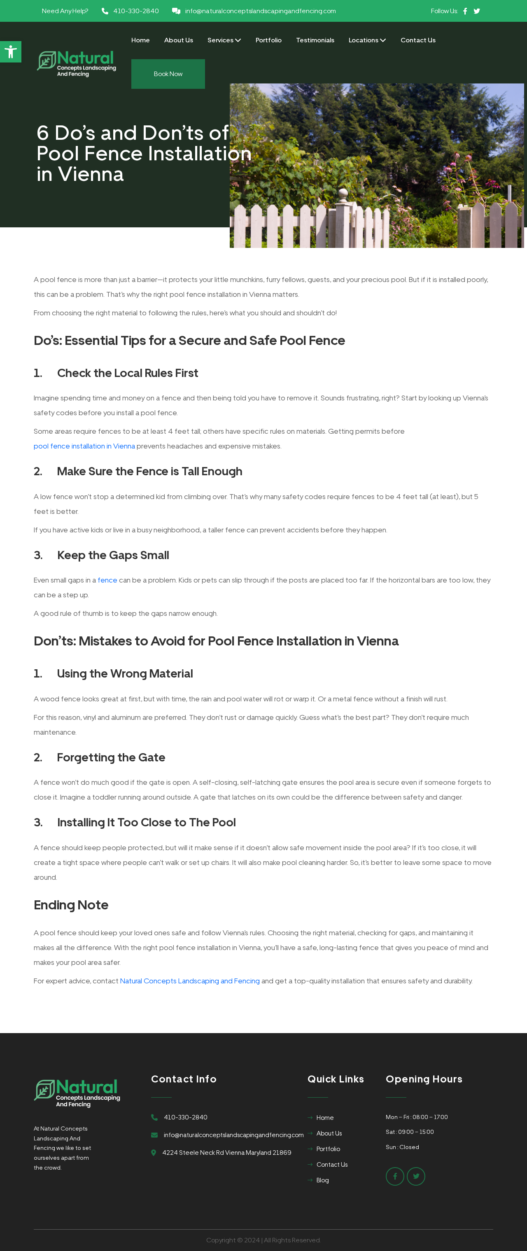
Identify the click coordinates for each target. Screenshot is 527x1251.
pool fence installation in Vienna (84, 446)
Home (140, 40)
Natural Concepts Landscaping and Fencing (190, 980)
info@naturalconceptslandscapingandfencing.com (260, 11)
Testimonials (315, 40)
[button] (10, 51)
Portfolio (269, 40)
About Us (178, 40)
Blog (323, 1180)
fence (107, 580)
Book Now (168, 74)
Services (221, 40)
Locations (364, 40)
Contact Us (418, 40)
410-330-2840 (136, 11)
